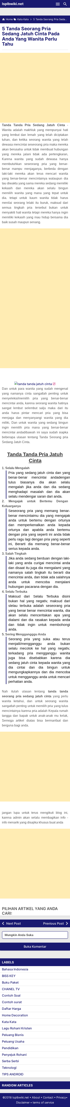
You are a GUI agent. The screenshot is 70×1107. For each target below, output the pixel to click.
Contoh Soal (11, 995)
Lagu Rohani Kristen (17, 1028)
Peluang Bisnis (13, 1035)
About (36, 1097)
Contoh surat (12, 1002)
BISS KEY (9, 976)
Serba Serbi (10, 1061)
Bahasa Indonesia (15, 969)
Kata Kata (9, 1022)
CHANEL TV (11, 989)
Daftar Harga (11, 1009)
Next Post (13, 923)
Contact (48, 1097)
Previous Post (53, 923)
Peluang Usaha (13, 1041)
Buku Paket (10, 982)
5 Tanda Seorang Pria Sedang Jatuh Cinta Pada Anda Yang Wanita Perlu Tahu (31, 36)
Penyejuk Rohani (14, 1055)
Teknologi (9, 1068)
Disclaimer (23, 1102)
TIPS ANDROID (13, 1074)
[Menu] (57, 4)
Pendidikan (10, 1048)
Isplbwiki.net (13, 4)
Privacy (61, 1097)
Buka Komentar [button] (35, 946)
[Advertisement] (35, 88)
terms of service (43, 1102)
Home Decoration (15, 1015)
